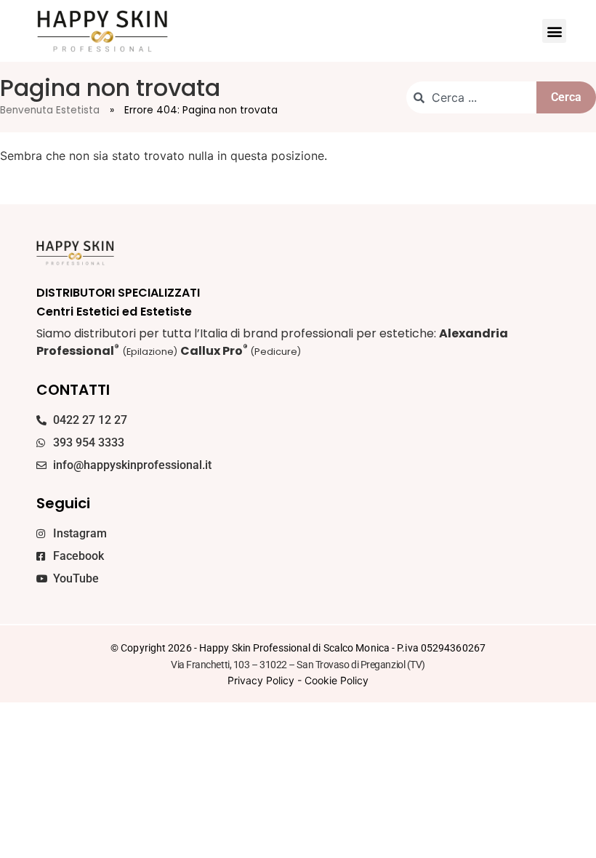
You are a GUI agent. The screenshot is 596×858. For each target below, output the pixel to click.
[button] (554, 31)
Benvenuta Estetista (50, 110)
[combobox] (471, 97)
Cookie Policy (337, 680)
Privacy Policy (260, 680)
